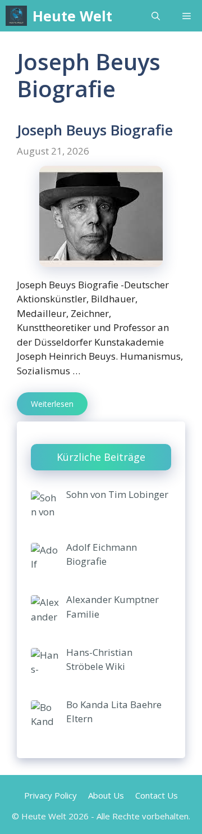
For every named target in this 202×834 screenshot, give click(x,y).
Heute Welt (72, 15)
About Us (106, 795)
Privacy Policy (50, 795)
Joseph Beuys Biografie (95, 130)
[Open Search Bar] (155, 15)
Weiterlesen (52, 403)
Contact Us (156, 795)
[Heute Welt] (16, 15)
